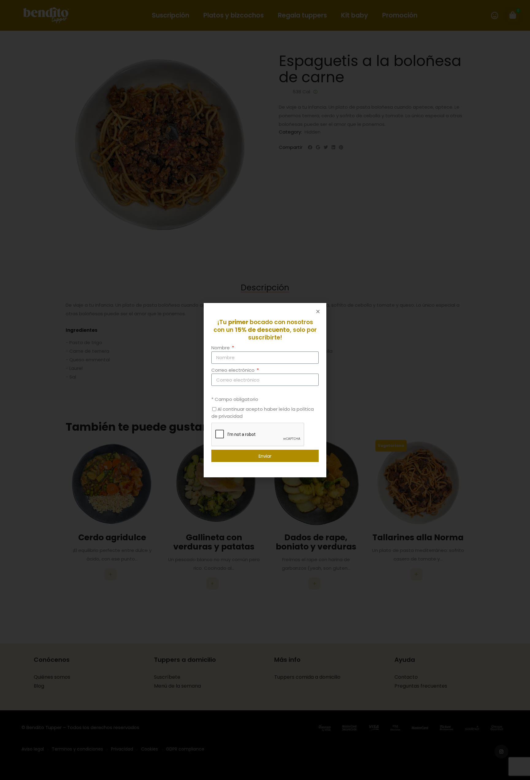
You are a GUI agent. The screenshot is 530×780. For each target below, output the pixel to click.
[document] (265, 390)
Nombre (221, 347)
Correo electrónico (233, 370)
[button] (318, 311)
